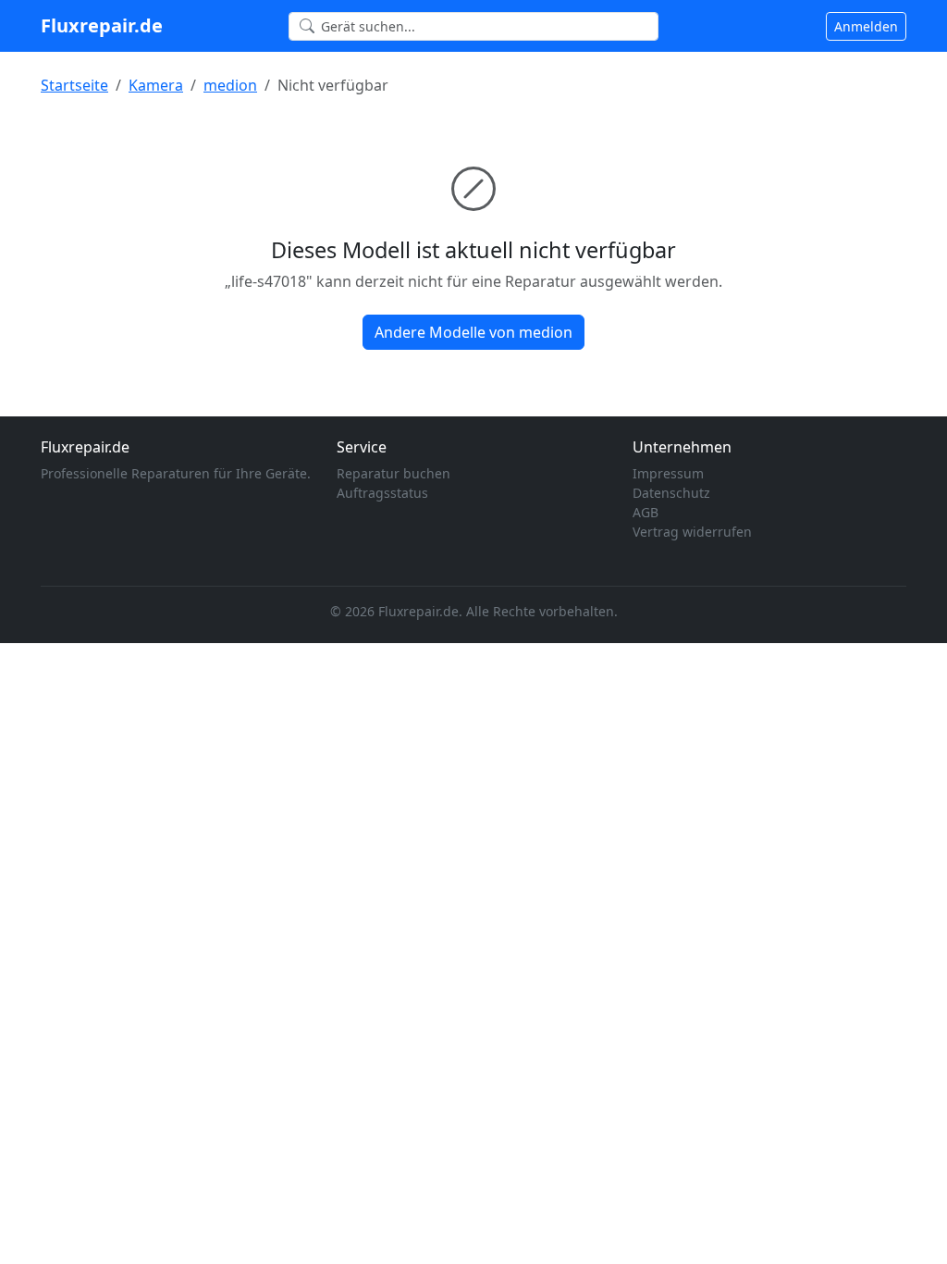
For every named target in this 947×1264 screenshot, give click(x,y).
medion (230, 85)
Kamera (156, 85)
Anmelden (866, 26)
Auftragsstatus (382, 493)
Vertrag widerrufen (692, 531)
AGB (645, 512)
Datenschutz (671, 493)
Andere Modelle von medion (473, 332)
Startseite (74, 85)
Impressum (668, 473)
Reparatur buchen (393, 473)
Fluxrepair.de (102, 25)
